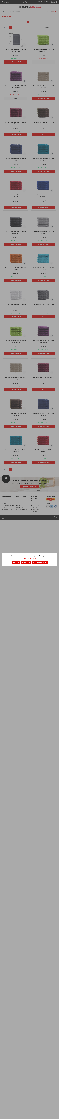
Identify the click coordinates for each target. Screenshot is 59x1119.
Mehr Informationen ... (29, 558)
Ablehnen (16, 562)
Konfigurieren (26, 562)
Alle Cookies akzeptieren (40, 562)
